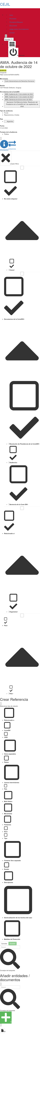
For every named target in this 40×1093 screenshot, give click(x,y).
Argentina (10, 121)
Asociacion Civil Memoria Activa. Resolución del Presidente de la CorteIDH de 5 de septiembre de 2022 (22, 104)
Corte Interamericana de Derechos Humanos (19, 81)
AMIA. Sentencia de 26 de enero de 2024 (18, 99)
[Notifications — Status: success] (6, 35)
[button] (4, 145)
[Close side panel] (1, 138)
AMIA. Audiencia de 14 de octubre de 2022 (19, 97)
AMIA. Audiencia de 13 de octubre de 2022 (19, 94)
